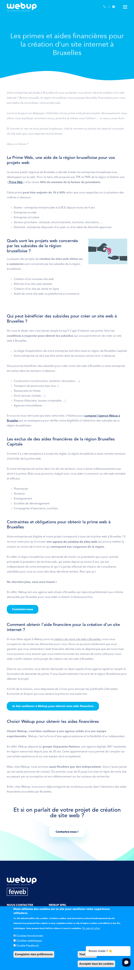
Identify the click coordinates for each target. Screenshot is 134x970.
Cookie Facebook (27, 945)
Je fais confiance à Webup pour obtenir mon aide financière (53, 706)
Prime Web (16, 182)
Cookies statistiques (29, 941)
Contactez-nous (22, 609)
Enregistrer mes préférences (34, 954)
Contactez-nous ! (67, 831)
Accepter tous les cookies (96, 963)
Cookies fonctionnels (29, 936)
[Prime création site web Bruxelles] (8, 182)
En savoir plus (91, 928)
